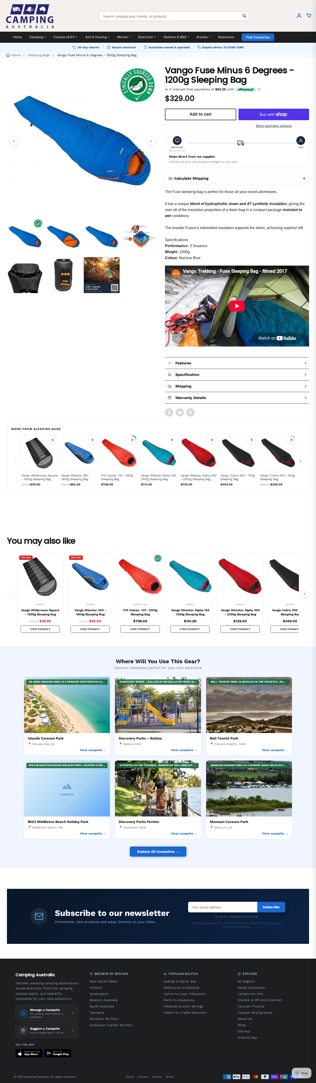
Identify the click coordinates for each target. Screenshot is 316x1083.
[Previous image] (14, 141)
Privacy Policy (267, 923)
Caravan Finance (251, 1006)
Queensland (99, 994)
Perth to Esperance (179, 1000)
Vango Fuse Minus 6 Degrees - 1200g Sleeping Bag (96, 55)
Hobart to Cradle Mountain (185, 1012)
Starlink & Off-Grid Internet (260, 1000)
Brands (204, 37)
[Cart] (308, 16)
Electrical (147, 37)
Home (17, 37)
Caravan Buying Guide (255, 1012)
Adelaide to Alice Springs (183, 1006)
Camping (37, 37)
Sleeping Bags (39, 55)
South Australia (102, 1006)
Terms (169, 1076)
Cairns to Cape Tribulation (185, 994)
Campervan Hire (250, 994)
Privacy (156, 1076)
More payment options (274, 126)
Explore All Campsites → (158, 852)
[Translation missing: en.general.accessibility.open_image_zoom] (82, 140)
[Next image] (151, 141)
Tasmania (97, 1012)
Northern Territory (104, 1019)
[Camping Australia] (30, 16)
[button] (177, 144)
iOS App (244, 1031)
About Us (245, 1019)
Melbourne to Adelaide (181, 987)
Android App (247, 1037)
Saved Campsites (251, 987)
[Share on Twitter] (180, 412)
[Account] (299, 16)
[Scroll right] (305, 594)
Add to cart (52, 440)
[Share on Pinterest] (190, 412)
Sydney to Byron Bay (180, 981)
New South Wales (103, 981)
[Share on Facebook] (169, 412)
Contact (143, 1076)
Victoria (96, 987)
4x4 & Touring (97, 37)
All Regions (246, 981)
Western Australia (104, 1000)
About (130, 1076)
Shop (242, 1025)
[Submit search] (244, 16)
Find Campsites (258, 37)
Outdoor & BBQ (176, 37)
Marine (124, 37)
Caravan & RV (65, 37)
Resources (226, 37)
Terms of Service (232, 926)
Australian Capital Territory (111, 1025)
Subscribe (271, 907)
